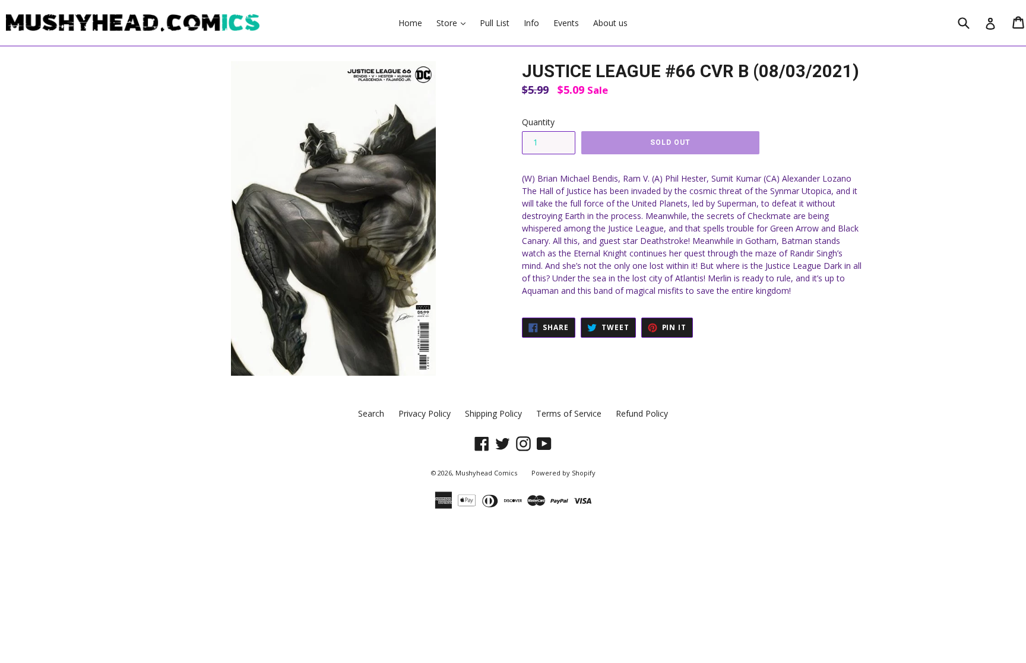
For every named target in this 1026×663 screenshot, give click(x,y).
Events (566, 22)
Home (410, 22)
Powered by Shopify (563, 472)
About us (610, 22)
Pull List (494, 22)
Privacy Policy (424, 413)
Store (453, 22)
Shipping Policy (493, 413)
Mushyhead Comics (486, 472)
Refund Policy (642, 413)
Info (531, 22)
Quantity (538, 122)
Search (371, 413)
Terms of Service (568, 413)
